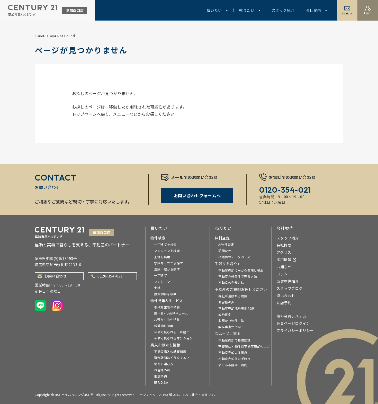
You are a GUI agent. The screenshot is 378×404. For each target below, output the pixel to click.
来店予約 (160, 376)
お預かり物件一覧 (231, 320)
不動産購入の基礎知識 (170, 351)
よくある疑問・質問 (232, 365)
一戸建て (160, 275)
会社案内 (313, 10)
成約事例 (224, 314)
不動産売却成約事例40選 (236, 308)
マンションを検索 (167, 250)
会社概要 (283, 245)
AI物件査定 (226, 244)
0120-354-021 (110, 276)
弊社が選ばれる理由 (232, 296)
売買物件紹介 (287, 281)
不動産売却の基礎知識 (234, 340)
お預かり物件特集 (167, 319)
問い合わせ (285, 295)
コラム (282, 273)
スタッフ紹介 (283, 10)
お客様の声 (162, 370)
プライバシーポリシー (295, 330)
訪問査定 (224, 250)
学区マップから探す (168, 263)
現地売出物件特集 (167, 307)
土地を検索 (162, 257)
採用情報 (283, 259)
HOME (40, 35)
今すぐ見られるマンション (173, 338)
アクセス (283, 252)
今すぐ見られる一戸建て (172, 332)
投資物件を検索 (165, 294)
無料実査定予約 (229, 327)
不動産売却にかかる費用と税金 (241, 270)
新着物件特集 (163, 326)
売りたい (246, 10)
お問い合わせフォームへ (197, 195)
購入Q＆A (161, 382)
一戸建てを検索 (165, 244)
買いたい (214, 10)
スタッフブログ (289, 288)
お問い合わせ (55, 276)
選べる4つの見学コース (171, 313)
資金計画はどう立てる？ (172, 357)
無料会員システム (291, 316)
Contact (347, 13)
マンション (162, 281)
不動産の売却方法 (231, 282)
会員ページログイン (293, 323)
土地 (157, 287)
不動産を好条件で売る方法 (237, 276)
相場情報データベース (234, 257)
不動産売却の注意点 (232, 352)
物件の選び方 (163, 364)
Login (368, 13)
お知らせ (283, 266)
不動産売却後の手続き (234, 358)
